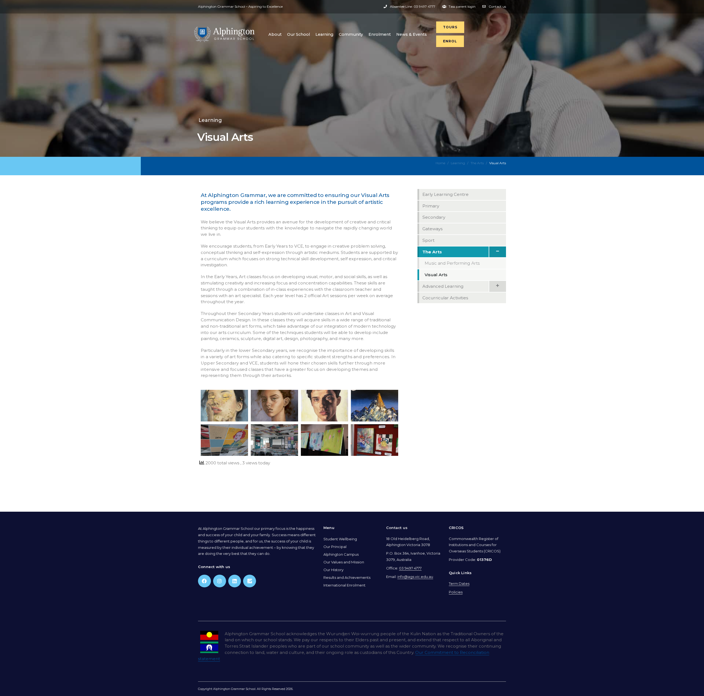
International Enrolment (344, 585)
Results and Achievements (346, 577)
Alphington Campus (341, 554)
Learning (324, 34)
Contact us (397, 527)
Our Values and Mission (343, 562)
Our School (298, 34)
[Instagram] (219, 581)
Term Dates (459, 583)
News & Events (411, 34)
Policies (456, 592)
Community (351, 34)
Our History (333, 570)
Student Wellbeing (340, 539)
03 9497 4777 (410, 568)
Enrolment (380, 34)
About (275, 34)
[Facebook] (204, 581)
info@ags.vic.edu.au (415, 576)
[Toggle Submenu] (497, 251)
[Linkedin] (234, 581)
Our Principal (334, 546)
